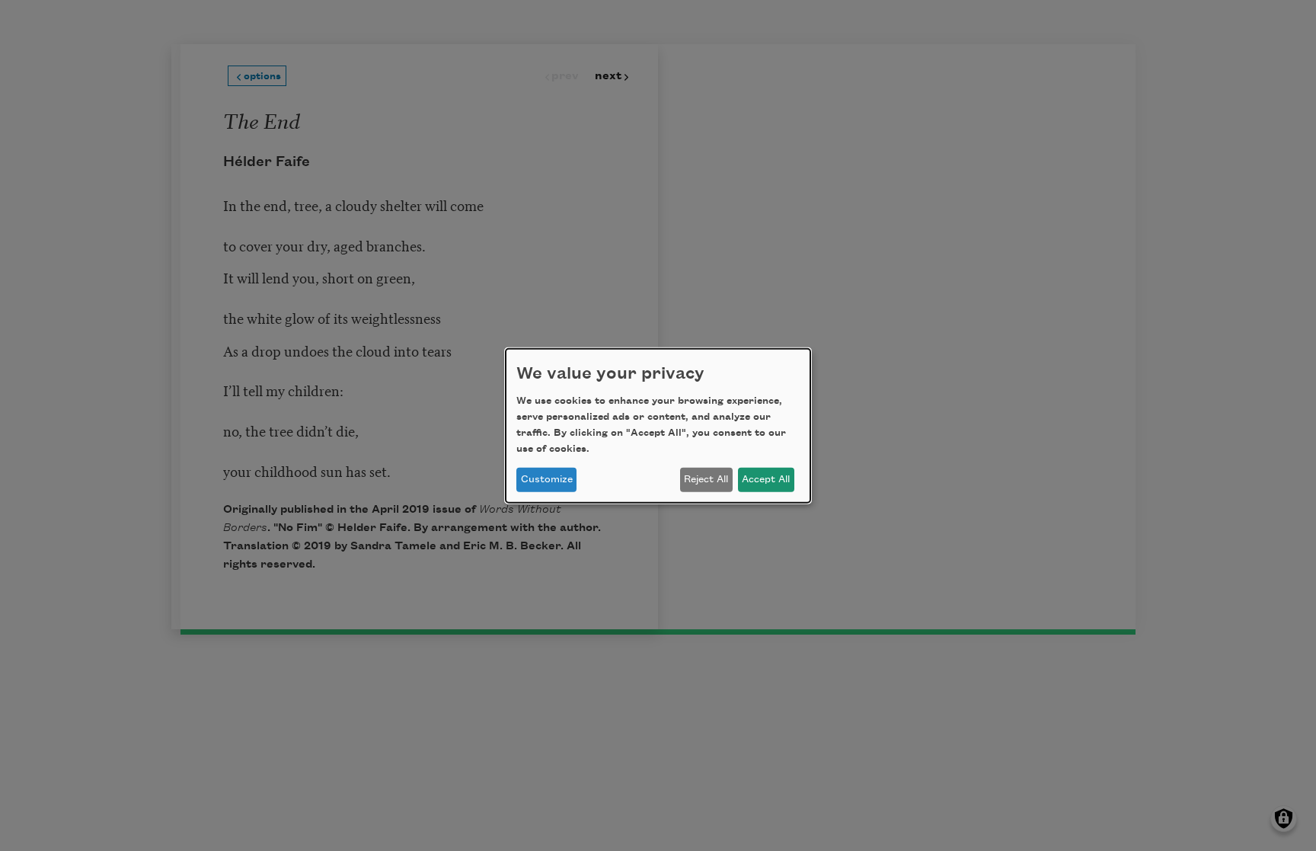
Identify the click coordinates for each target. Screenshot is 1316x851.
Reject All (706, 479)
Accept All (766, 479)
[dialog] (658, 425)
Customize (547, 479)
